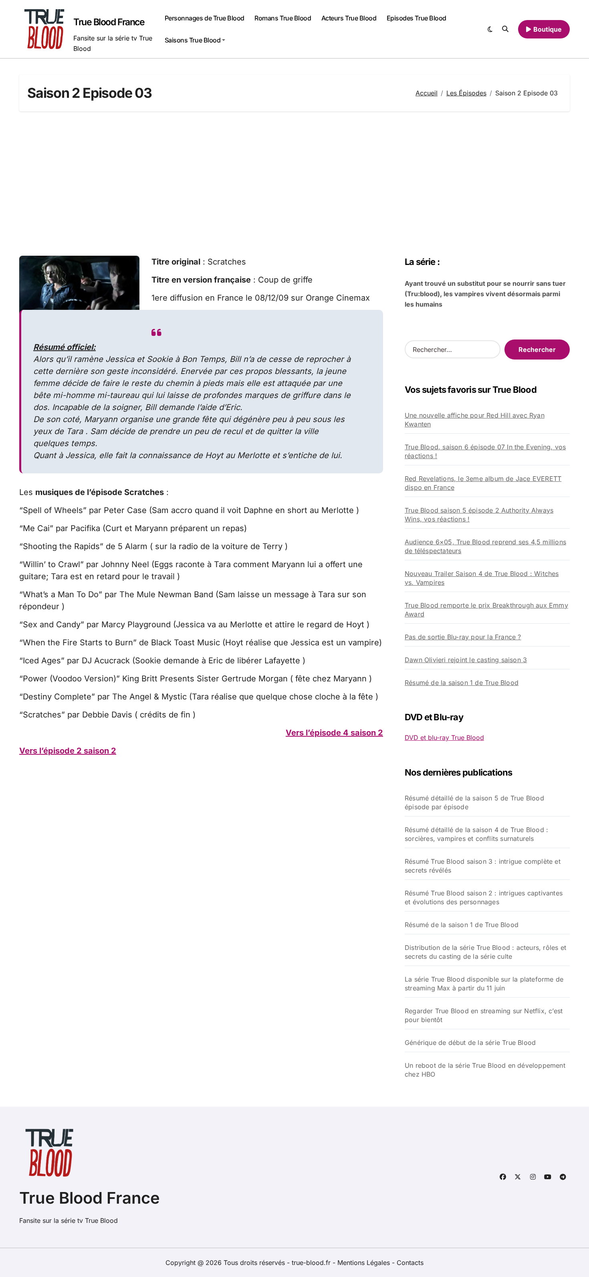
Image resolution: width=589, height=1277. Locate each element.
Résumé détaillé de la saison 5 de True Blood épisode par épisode (474, 802)
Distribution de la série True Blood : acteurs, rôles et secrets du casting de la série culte (485, 952)
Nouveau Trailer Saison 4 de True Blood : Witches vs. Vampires (482, 578)
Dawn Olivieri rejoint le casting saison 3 (466, 660)
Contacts (410, 1263)
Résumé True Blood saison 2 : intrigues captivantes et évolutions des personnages (484, 897)
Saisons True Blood (192, 40)
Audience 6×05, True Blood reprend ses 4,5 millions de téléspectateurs (485, 546)
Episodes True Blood (416, 18)
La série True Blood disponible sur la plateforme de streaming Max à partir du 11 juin (484, 983)
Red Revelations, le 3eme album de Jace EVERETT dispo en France (483, 483)
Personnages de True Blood (204, 18)
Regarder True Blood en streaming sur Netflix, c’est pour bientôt (484, 1015)
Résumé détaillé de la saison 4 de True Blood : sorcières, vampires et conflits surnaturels (476, 834)
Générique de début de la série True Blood (470, 1043)
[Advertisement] (294, 183)
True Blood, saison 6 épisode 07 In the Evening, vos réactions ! (485, 451)
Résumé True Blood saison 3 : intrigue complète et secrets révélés (483, 865)
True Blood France (109, 22)
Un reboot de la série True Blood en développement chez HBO (485, 1069)
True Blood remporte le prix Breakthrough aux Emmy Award (486, 609)
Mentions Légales (364, 1263)
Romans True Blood (282, 18)
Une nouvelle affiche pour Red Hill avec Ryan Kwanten (475, 419)
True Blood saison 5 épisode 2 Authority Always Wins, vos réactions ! (479, 514)
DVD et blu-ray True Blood (444, 737)
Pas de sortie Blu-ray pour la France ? (463, 637)
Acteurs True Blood (348, 18)
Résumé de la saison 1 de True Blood (461, 683)
